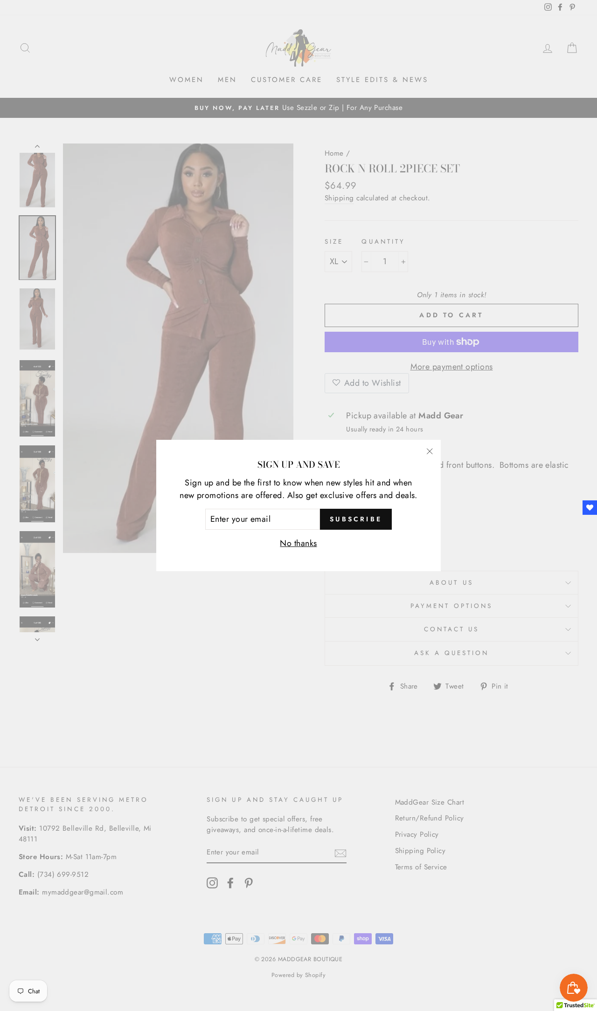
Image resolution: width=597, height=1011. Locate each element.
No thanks (298, 543)
